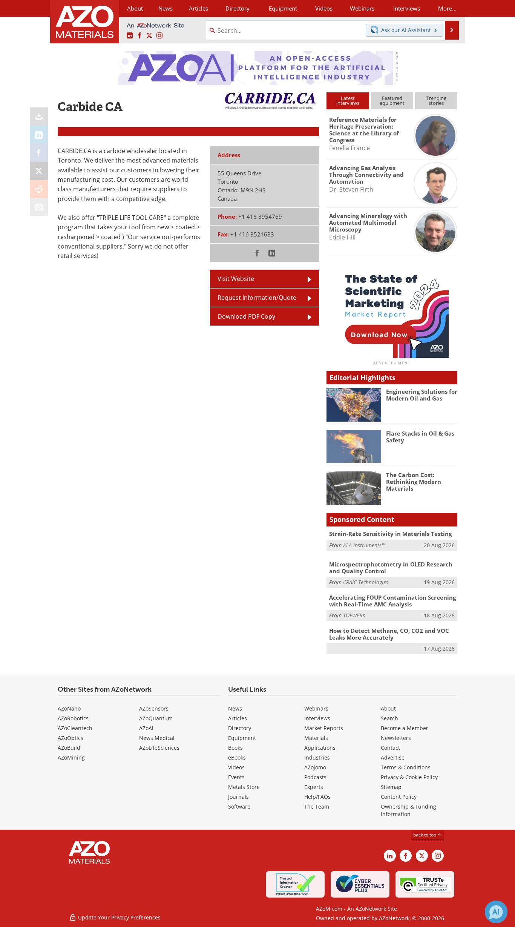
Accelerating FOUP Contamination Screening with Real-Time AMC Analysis (392, 601)
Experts (313, 786)
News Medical (157, 737)
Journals (238, 796)
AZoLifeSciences (159, 747)
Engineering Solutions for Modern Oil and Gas (421, 395)
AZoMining (71, 757)
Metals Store (244, 786)
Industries (317, 757)
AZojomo (315, 767)
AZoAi (146, 728)
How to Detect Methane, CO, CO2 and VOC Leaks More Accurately (389, 634)
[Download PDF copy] (39, 116)
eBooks (237, 757)
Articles (237, 718)
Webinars (316, 708)
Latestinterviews (347, 100)
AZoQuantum (156, 718)
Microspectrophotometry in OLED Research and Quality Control (390, 567)
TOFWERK (354, 615)
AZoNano (69, 708)
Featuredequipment (392, 100)
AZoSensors (154, 708)
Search (389, 718)
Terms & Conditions (406, 767)
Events (236, 777)
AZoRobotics (73, 718)
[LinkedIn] (39, 135)
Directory (237, 8)
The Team (316, 806)
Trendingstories (436, 100)
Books (235, 747)
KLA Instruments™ (364, 545)
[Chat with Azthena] (496, 912)
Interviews (317, 718)
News (235, 708)
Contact (390, 747)
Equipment (242, 737)
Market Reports (323, 728)
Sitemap (391, 786)
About (388, 708)
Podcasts (315, 777)
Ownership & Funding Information (408, 810)
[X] (39, 171)
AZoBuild (69, 747)
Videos (236, 767)
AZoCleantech (75, 728)
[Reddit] (39, 189)
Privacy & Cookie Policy (409, 777)
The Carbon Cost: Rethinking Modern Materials (413, 481)
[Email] (39, 207)
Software (239, 806)
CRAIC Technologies (365, 582)
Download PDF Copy (246, 316)
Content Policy (399, 796)
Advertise (393, 757)
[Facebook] (39, 153)
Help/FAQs (317, 796)
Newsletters (396, 737)
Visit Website (236, 279)
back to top (425, 835)
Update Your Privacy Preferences (119, 917)
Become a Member (404, 728)
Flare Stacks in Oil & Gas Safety (420, 437)
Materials (316, 737)
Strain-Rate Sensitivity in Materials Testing (390, 533)
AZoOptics (70, 737)
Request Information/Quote (257, 297)
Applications (320, 747)
